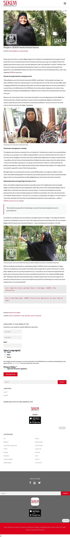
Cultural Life (38, 449)
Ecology (6, 452)
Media (53, 527)
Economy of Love (18, 315)
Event (36, 456)
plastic (32, 315)
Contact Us (59, 527)
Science (37, 459)
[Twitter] (39, 482)
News (49, 527)
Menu (64, 3)
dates (10, 315)
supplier (38, 315)
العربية (5, 392)
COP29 (5, 449)
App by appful (62, 427)
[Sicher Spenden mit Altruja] (0, 536)
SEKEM (26, 51)
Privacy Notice (16, 363)
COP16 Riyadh (39, 445)
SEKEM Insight (7, 462)
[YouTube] (34, 482)
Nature (27, 315)
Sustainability (43, 527)
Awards (37, 438)
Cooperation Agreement (10, 445)
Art (4, 438)
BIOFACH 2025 (38, 442)
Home (5, 527)
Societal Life (38, 462)
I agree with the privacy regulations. (17, 369)
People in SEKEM (15, 312)
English (9, 352)
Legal (63, 527)
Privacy (28, 530)
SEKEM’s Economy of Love (11, 201)
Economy (37, 452)
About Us (10, 527)
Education (6, 456)
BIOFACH (6, 442)
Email (5, 342)
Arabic (8, 354)
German (9, 357)
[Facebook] (30, 482)
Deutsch (6, 395)
